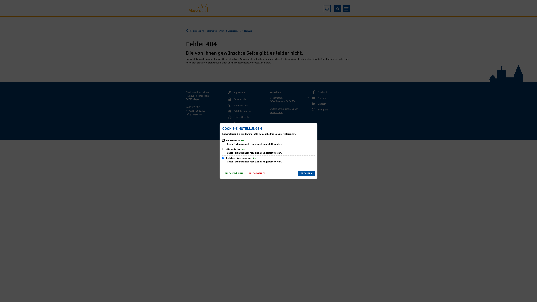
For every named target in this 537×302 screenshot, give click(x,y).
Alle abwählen (257, 173)
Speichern (306, 173)
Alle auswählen (234, 173)
